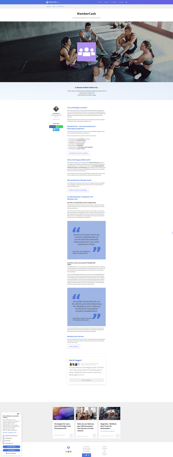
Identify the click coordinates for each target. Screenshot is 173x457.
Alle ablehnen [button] (11, 450)
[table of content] (86, 455)
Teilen (53, 126)
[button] (11, 432)
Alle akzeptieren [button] (11, 446)
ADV (104, 451)
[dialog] (11, 434)
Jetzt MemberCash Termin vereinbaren (78, 153)
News (71, 418)
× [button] (19, 413)
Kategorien (106, 2)
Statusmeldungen (86, 448)
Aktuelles (100, 2)
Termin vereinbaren (73, 346)
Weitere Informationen (12, 430)
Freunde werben (86, 451)
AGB (104, 450)
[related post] (71, 435)
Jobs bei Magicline (86, 450)
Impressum (104, 453)
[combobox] (18, 414)
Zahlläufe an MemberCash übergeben (78, 190)
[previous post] (88, 455)
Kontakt (104, 446)
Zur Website (114, 2)
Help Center (86, 446)
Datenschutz (104, 448)
